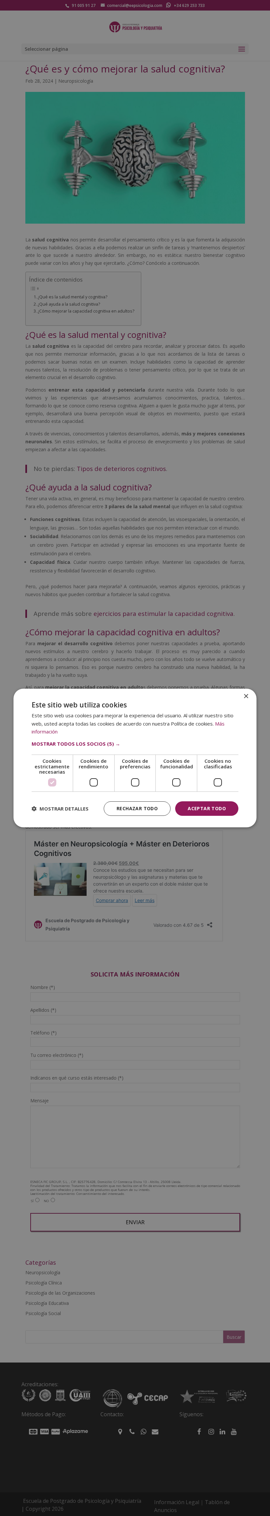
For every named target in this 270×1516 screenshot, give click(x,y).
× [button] (245, 696)
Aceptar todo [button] (207, 808)
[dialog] (135, 758)
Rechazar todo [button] (137, 808)
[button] (135, 744)
